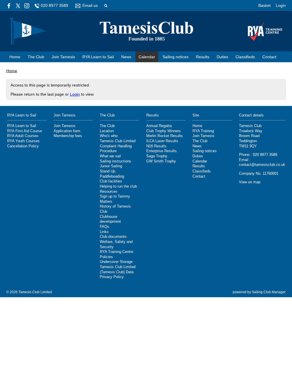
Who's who (108, 136)
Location (107, 131)
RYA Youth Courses (23, 141)
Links (104, 232)
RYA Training (203, 131)
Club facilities (111, 181)
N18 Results (156, 146)
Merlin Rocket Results (164, 136)
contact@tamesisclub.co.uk (262, 165)
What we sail (110, 156)
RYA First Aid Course (24, 131)
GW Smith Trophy (161, 161)
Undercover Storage (116, 262)
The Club (36, 57)
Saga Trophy (156, 156)
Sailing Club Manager (269, 292)
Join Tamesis (63, 57)
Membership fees (68, 136)
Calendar (147, 57)
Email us (90, 5)
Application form (67, 131)
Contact (269, 57)
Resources (108, 192)
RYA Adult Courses (22, 136)
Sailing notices (175, 57)
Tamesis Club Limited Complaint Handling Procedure (117, 146)
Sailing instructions (115, 161)
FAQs (104, 227)
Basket (264, 5)
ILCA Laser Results (162, 141)
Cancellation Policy (23, 146)
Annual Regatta (159, 126)
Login (281, 5)
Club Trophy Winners (163, 131)
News (126, 57)
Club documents (113, 237)
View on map (249, 182)
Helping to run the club (118, 186)
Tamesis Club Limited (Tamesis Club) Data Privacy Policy (117, 272)
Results (202, 57)
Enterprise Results (161, 151)
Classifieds (245, 57)
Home (14, 57)
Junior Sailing (111, 166)
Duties (222, 57)
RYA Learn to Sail (98, 57)
